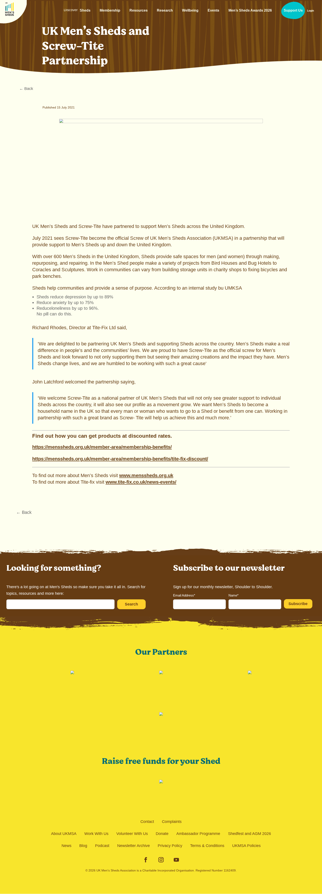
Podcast (102, 845)
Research (165, 10)
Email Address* (184, 595)
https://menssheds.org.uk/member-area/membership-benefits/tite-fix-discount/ (120, 459)
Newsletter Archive (133, 845)
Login (310, 10)
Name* (233, 595)
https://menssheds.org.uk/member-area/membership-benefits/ (102, 447)
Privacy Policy (170, 845)
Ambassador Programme (198, 833)
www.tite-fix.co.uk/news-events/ (141, 482)
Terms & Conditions (207, 845)
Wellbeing (190, 10)
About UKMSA (63, 833)
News (66, 845)
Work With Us (96, 833)
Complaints (172, 821)
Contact (147, 821)
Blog (83, 845)
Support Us (293, 10)
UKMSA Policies (246, 845)
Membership (110, 10)
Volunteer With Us (132, 833)
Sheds (77, 12)
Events (213, 10)
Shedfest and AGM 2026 (249, 833)
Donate (162, 833)
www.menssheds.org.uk (146, 475)
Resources (138, 10)
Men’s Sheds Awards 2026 (250, 10)
